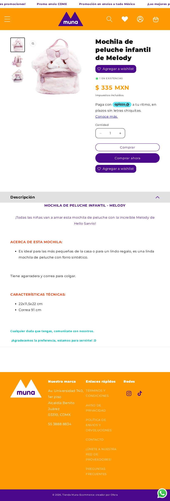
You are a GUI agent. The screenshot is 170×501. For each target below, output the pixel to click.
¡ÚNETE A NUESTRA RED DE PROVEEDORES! (101, 454)
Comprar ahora (128, 158)
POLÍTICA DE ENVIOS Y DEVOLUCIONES (99, 425)
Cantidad (102, 124)
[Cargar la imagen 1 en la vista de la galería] (17, 45)
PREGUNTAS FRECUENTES (96, 471)
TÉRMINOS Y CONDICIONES (97, 393)
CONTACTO (95, 439)
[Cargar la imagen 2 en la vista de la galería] (17, 60)
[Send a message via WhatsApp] (162, 493)
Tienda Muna (70, 494)
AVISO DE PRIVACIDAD (96, 407)
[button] (110, 19)
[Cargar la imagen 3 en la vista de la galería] (17, 76)
